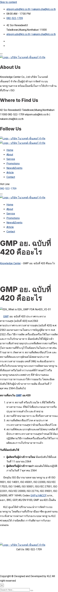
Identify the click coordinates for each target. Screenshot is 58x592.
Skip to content (8, 2)
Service (10, 159)
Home (9, 150)
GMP (6, 316)
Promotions (13, 163)
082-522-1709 (14, 18)
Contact (10, 177)
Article (10, 172)
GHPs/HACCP (38, 495)
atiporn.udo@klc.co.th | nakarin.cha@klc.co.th (31, 9)
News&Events (14, 168)
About (9, 154)
